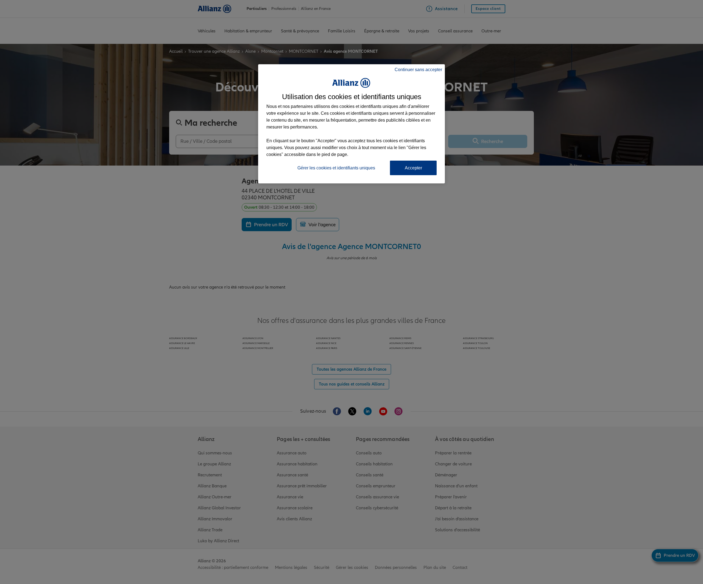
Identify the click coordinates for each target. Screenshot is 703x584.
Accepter (413, 168)
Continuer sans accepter (418, 69)
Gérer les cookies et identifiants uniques (336, 168)
